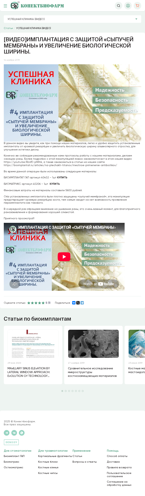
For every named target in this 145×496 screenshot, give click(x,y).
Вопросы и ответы (84, 461)
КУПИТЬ (62, 177)
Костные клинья (48, 467)
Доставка (113, 461)
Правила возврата (119, 467)
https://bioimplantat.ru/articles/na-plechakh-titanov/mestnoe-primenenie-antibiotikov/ (60, 165)
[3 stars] (36, 303)
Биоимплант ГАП (14, 456)
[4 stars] (39, 303)
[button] (62, 391)
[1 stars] (28, 303)
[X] (78, 302)
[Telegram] (82, 302)
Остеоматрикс (13, 467)
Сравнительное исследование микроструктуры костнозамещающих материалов (92, 372)
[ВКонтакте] (74, 302)
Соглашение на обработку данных (119, 483)
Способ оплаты (117, 456)
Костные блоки (48, 461)
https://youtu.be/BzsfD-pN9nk (23, 161)
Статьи (77, 456)
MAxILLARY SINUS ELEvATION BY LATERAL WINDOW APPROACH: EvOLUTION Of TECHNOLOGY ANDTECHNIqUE (29, 372)
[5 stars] (43, 303)
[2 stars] (32, 303)
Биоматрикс (11, 461)
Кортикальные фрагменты (55, 456)
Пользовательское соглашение (119, 474)
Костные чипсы (48, 473)
